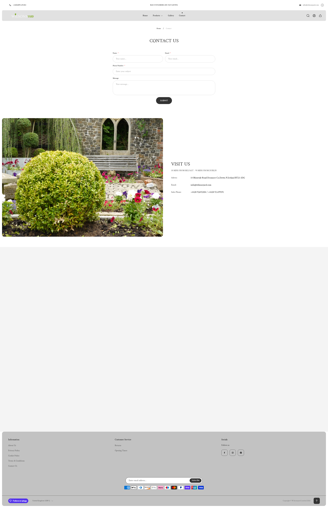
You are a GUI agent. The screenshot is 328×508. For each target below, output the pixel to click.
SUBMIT (164, 101)
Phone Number (118, 66)
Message (116, 78)
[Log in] (314, 15)
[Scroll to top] (317, 501)
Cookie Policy (13, 455)
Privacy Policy (14, 450)
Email (167, 53)
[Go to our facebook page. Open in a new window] (224, 453)
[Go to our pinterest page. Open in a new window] (241, 453)
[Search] (308, 15)
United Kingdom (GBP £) (41, 501)
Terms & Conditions (16, 461)
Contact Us (12, 466)
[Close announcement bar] (322, 5)
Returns (118, 445)
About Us (12, 445)
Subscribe (195, 480)
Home (159, 28)
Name (115, 53)
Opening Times (121, 450)
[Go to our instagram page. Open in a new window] (233, 453)
